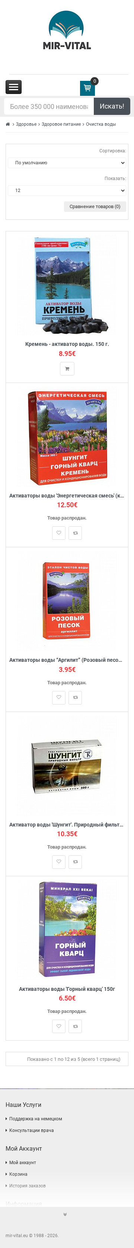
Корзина (18, 1174)
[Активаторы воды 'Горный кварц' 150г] (67, 929)
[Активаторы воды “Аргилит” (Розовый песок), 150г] (67, 601)
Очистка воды (101, 124)
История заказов (27, 1185)
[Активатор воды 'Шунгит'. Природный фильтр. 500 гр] (67, 765)
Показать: (115, 178)
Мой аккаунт (22, 1162)
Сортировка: (112, 150)
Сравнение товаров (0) (95, 206)
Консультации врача (31, 1130)
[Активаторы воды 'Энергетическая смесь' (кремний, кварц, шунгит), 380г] (67, 436)
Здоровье (26, 124)
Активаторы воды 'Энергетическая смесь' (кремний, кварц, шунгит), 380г (67, 496)
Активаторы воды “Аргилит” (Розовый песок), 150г (67, 660)
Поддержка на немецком (35, 1118)
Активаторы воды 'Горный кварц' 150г (67, 989)
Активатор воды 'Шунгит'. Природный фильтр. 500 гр (67, 825)
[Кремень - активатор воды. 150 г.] (67, 285)
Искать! (112, 106)
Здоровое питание (61, 124)
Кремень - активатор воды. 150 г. (67, 344)
